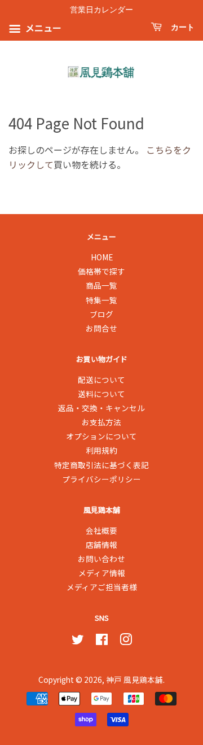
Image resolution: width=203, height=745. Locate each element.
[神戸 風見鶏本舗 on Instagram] (126, 641)
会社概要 (101, 530)
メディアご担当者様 (102, 586)
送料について (101, 393)
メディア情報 (101, 572)
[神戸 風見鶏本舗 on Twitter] (78, 641)
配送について (101, 379)
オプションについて (101, 436)
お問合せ (101, 328)
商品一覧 (101, 285)
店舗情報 (101, 544)
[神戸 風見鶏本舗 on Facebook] (101, 641)
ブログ (101, 314)
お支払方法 (101, 422)
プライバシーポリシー (101, 479)
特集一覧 (101, 300)
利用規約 (101, 450)
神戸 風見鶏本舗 (134, 679)
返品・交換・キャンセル (101, 407)
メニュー (42, 28)
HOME (102, 257)
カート (180, 27)
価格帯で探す (101, 271)
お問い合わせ (101, 558)
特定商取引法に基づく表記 (101, 464)
